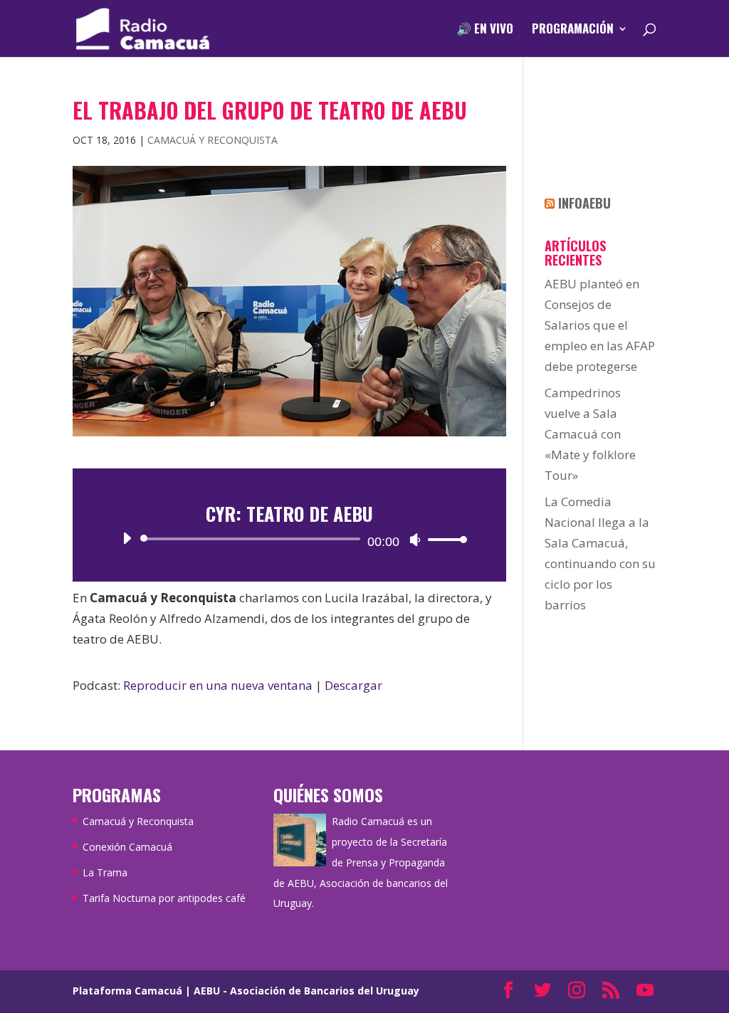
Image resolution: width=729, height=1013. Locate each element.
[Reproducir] (126, 538)
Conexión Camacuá (127, 847)
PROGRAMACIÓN (573, 30)
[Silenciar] (415, 539)
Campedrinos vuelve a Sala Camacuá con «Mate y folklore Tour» (590, 433)
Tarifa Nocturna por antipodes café (164, 898)
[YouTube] (645, 991)
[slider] (443, 539)
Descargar (353, 685)
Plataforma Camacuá (127, 990)
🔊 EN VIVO (484, 30)
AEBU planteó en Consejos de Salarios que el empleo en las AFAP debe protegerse (600, 324)
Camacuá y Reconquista (212, 140)
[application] (289, 539)
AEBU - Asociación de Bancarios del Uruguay (306, 990)
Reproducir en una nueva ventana (218, 685)
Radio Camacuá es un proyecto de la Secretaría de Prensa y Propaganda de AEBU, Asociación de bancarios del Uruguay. (360, 862)
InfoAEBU (584, 203)
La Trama (105, 872)
